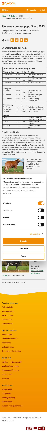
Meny (6, 10)
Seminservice (7, 324)
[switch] (41, 210)
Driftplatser (6, 393)
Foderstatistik (7, 307)
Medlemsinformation (10, 366)
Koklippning (6, 343)
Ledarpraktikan (8, 347)
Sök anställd (7, 389)
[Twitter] (16, 40)
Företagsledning (8, 397)
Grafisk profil (7, 374)
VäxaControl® (7, 315)
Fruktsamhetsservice (10, 339)
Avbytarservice (7, 311)
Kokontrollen (7, 319)
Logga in (32, 10)
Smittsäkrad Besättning (11, 351)
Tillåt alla (23, 241)
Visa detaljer (35, 234)
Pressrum (5, 378)
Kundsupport (7, 402)
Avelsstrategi (7, 334)
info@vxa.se (28, 417)
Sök (43, 10)
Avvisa (23, 256)
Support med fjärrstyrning (12, 406)
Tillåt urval (23, 249)
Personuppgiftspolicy (10, 370)
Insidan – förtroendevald (12, 362)
